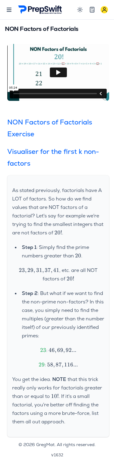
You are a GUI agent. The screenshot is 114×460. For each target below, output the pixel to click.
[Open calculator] (92, 10)
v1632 (57, 454)
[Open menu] (9, 9)
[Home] (40, 9)
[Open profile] (104, 10)
